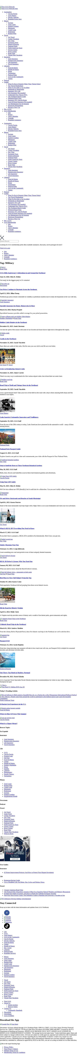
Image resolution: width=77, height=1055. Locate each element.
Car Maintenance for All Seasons (18, 104)
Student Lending (13, 26)
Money (6, 21)
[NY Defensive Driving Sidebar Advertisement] (15, 899)
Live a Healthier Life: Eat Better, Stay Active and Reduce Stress (24, 882)
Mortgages (11, 28)
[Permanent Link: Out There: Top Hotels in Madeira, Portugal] (7, 667)
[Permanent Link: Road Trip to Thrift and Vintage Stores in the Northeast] (6, 379)
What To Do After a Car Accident (18, 87)
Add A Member (13, 116)
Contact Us (7, 1008)
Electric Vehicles (13, 17)
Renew (10, 114)
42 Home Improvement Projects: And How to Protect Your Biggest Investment (29, 872)
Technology (12, 73)
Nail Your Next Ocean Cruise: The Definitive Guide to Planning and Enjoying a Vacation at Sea (34, 895)
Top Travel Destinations (15, 86)
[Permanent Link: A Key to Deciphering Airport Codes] (7, 363)
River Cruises (12, 51)
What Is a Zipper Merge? (8, 723)
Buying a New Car (14, 107)
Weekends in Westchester (16, 89)
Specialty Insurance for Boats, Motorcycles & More (17, 306)
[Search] (1, 235)
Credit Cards (12, 30)
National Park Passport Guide (10, 449)
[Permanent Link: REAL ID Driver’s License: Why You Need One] (7, 556)
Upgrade (11, 118)
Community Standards (15, 1010)
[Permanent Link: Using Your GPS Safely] (8, 476)
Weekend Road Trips (14, 98)
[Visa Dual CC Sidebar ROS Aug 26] (12, 687)
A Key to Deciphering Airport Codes (12, 369)
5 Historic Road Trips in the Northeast (13, 624)
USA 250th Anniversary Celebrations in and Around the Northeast (22, 273)
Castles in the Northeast (8, 339)
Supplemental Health (10, 796)
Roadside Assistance (14, 120)
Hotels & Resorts (13, 44)
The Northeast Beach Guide (17, 96)
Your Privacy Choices (11, 1049)
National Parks (12, 46)
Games (10, 78)
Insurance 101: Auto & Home (17, 100)
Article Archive (13, 1005)
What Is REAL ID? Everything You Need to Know (17, 528)
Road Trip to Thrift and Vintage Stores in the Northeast (19, 385)
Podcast (6, 80)
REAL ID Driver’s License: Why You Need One (16, 561)
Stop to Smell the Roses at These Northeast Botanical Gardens (21, 465)
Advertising (7, 1014)
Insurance (7, 57)
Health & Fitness (13, 69)
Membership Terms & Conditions (14, 1052)
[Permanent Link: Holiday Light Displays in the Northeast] (15, 316)
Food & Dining (13, 68)
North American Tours (15, 48)
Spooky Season (9, 774)
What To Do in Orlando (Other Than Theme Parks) (24, 84)
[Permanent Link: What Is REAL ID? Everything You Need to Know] (7, 523)
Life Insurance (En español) (17, 93)
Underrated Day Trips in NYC (17, 95)
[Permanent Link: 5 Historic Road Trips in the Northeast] (13, 619)
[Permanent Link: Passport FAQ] (4, 635)
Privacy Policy (8, 1047)
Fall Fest (2, 574)
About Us (7, 1003)
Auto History (12, 15)
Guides (6, 82)
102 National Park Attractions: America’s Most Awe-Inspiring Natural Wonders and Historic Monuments (37, 892)
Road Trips (11, 53)
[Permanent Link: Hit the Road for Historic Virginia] (7, 602)
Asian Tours (8, 814)
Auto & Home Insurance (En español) (20, 102)
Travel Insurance (13, 64)
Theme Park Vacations (15, 55)
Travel (6, 35)
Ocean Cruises (12, 50)
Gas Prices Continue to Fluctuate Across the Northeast (18, 289)
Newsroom (3, 285)
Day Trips (11, 41)
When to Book (8, 834)
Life (5, 932)
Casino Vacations (13, 39)
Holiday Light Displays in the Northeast (13, 322)
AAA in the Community (15, 77)
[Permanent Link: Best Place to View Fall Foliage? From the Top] (16, 572)
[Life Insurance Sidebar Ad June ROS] (15, 861)
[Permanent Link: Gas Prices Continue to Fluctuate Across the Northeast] (4, 284)
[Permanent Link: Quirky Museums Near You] (6, 539)
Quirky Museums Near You (9, 545)
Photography (8, 772)
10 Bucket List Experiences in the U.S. (13, 704)
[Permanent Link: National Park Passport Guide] (7, 443)
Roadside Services (10, 953)
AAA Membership (10, 111)
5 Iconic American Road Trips (13, 890)
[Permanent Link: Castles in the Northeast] (4, 333)
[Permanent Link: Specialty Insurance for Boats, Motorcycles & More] (7, 300)
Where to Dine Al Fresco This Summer (13, 714)
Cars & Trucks (12, 14)
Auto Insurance (13, 59)
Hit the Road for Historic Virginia (11, 608)
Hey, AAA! (7, 109)
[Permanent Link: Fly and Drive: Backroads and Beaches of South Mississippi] (4, 493)
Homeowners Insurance (15, 60)
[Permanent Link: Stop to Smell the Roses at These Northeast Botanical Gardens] (9, 460)
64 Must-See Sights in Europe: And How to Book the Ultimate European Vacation (30, 893)
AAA (6, 752)
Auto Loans (12, 24)
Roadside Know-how (15, 19)
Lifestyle (7, 66)
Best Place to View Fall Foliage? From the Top (15, 578)
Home (10, 71)
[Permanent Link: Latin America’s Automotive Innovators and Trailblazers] (7, 411)
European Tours (13, 42)
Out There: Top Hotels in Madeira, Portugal (15, 673)
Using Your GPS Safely (8, 482)
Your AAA (7, 1001)
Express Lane (8, 756)
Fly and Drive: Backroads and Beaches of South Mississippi (20, 498)
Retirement (11, 32)
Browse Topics (13, 1007)
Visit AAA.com (5, 248)
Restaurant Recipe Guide (12, 880)
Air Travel (11, 37)
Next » (4, 685)
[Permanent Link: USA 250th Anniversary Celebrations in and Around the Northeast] (2, 267)
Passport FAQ (5, 641)
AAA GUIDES (9, 1016)
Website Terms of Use (11, 1050)
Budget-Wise (12, 33)
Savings (10, 23)
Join (9, 113)
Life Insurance (12, 62)
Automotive (8, 12)
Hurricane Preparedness (15, 105)
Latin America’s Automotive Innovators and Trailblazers (19, 417)
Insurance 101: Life (14, 91)
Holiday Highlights (6, 318)
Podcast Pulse (12, 75)
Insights (6, 769)
